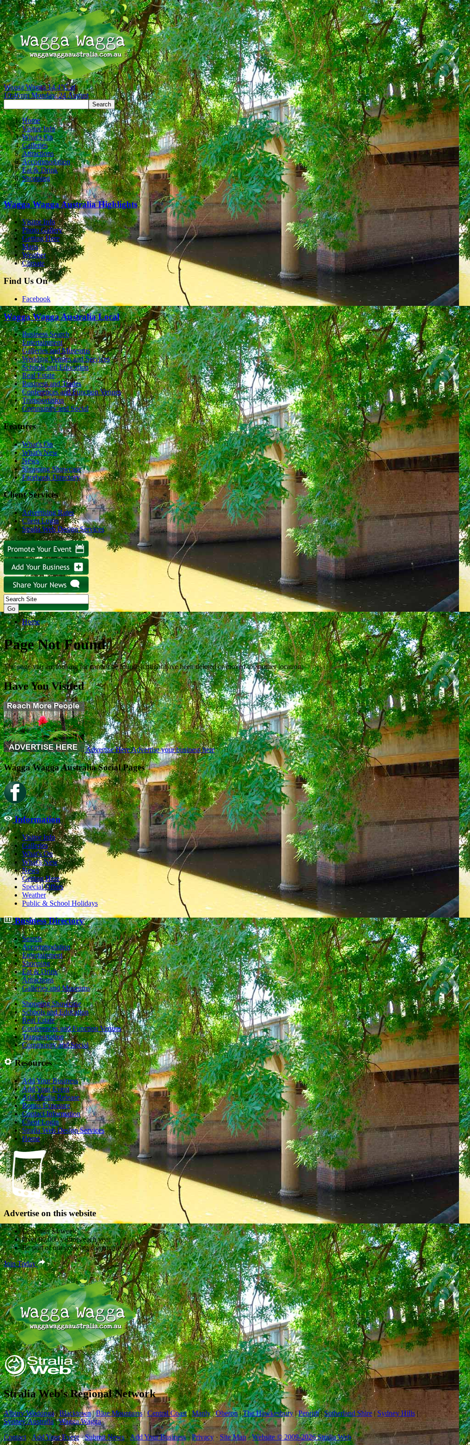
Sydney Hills (396, 1413)
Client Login (40, 521)
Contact (15, 1437)
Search (32, 938)
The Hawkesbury (268, 1413)
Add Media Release (50, 1097)
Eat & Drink (40, 170)
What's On (37, 137)
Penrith (308, 1413)
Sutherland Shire (348, 1413)
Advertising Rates (48, 512)
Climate (33, 263)
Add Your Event (45, 1089)
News (30, 461)
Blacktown (75, 1413)
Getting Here (41, 238)
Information (36, 819)
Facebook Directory (51, 477)
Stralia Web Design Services (63, 529)
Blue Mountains (119, 1413)
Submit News (104, 1437)
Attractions (38, 153)
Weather (34, 255)
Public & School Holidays (60, 903)
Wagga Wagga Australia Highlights (70, 204)
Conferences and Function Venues (71, 392)
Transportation (43, 400)
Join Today (21, 1264)
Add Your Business (50, 1081)
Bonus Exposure (46, 1105)
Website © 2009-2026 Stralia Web (301, 1437)
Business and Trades (51, 384)
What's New (40, 452)
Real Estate (38, 375)
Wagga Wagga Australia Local (61, 316)
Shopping (36, 178)
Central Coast (167, 1413)
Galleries (35, 145)
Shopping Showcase (51, 469)
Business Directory (48, 920)
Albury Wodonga (29, 1413)
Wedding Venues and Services (66, 359)
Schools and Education (55, 367)
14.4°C (46, 91)
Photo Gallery (42, 230)
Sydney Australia (29, 1421)
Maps (30, 246)
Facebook (36, 299)
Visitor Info (38, 129)
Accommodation (46, 162)
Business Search (45, 334)
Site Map (233, 1437)
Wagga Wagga (80, 1421)
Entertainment (42, 342)
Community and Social (55, 408)
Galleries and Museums (56, 350)
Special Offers (42, 887)
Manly (201, 1413)
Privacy (203, 1437)
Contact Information (51, 1114)
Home (31, 120)
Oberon (227, 1413)
